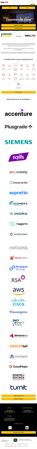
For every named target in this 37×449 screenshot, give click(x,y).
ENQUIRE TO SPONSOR (18, 25)
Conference (28, 4)
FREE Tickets (33, 4)
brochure (26, 446)
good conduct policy (7, 443)
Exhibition (24, 4)
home (17, 4)
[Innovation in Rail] (4, 2)
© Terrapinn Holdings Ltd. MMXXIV (9, 446)
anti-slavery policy (13, 443)
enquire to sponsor (18, 398)
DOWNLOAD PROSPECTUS (18, 395)
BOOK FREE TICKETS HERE (18, 432)
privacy (15, 446)
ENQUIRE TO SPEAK (18, 28)
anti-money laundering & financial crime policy (22, 443)
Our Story (20, 4)
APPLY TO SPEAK (18, 92)
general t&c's (19, 446)
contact (23, 446)
